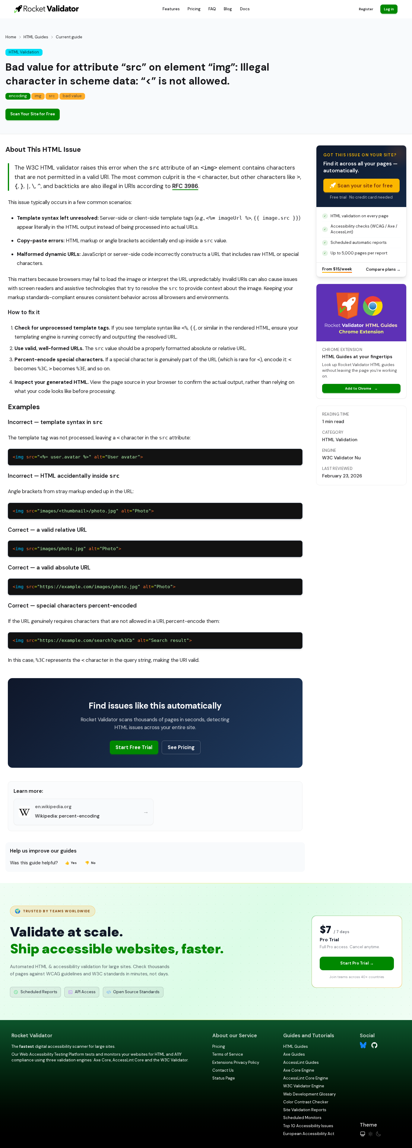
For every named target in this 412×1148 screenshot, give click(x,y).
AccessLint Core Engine (305, 1078)
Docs (245, 8)
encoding (18, 95)
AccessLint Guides (301, 1062)
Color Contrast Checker (305, 1102)
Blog (228, 8)
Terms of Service (227, 1054)
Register (366, 9)
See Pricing (181, 747)
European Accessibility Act (308, 1133)
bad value (72, 95)
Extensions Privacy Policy (235, 1062)
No (90, 863)
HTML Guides (36, 37)
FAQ (212, 8)
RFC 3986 (185, 186)
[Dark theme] (378, 1134)
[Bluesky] (363, 1045)
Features (171, 8)
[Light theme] (370, 1134)
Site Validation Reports (304, 1109)
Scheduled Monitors (302, 1117)
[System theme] (363, 1134)
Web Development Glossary (309, 1094)
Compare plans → (383, 269)
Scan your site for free (365, 185)
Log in (389, 9)
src (52, 95)
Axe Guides (294, 1054)
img (38, 95)
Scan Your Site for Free (32, 113)
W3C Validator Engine (303, 1086)
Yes (71, 863)
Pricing (194, 8)
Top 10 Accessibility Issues (308, 1125)
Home (10, 37)
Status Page (223, 1078)
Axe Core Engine (298, 1070)
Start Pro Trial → (357, 963)
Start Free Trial (134, 747)
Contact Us (223, 1070)
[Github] (374, 1044)
